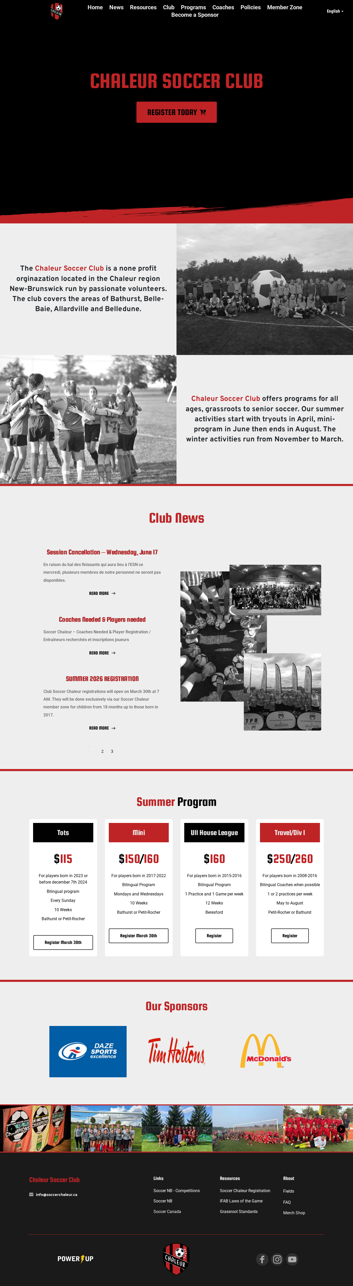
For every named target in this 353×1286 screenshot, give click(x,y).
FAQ (287, 1202)
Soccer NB (163, 1201)
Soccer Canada (167, 1211)
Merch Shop (294, 1212)
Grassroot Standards (239, 1211)
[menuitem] (95, 7)
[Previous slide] (12, 1129)
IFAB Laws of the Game (241, 1201)
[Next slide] (341, 1129)
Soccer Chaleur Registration (245, 1190)
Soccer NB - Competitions (177, 1190)
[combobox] (334, 11)
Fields (288, 1191)
